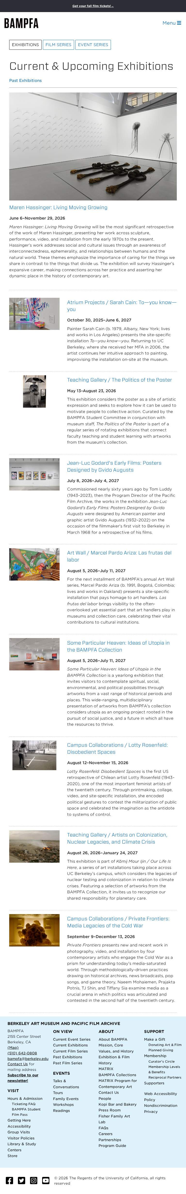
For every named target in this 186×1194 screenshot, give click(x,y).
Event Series (93, 45)
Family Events (66, 1099)
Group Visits (19, 1132)
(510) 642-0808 (22, 1053)
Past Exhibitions (25, 81)
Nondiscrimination (160, 1105)
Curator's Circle (161, 1061)
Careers (106, 1134)
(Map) (13, 1047)
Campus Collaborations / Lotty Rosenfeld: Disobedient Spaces (117, 748)
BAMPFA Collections (117, 1075)
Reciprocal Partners (164, 1077)
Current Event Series (72, 1039)
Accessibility (19, 1126)
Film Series (58, 45)
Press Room (110, 1110)
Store (12, 1156)
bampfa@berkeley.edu (28, 1059)
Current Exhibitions (70, 1045)
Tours (58, 1093)
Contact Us (18, 1064)
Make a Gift (154, 1039)
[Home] (25, 23)
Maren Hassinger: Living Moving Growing (58, 207)
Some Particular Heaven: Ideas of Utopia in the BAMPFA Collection (118, 646)
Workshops (63, 1104)
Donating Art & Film (165, 1045)
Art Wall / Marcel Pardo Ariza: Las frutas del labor (119, 556)
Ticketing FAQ (24, 1104)
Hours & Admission (25, 1098)
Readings (61, 1111)
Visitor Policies (21, 1138)
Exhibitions (25, 45)
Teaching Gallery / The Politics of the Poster (119, 380)
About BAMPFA (113, 1039)
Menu (170, 23)
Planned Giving (160, 1050)
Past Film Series (67, 1063)
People (105, 1098)
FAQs (103, 1128)
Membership (155, 1056)
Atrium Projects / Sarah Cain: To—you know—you (122, 305)
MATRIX (106, 1069)
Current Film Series (70, 1051)
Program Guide (112, 1146)
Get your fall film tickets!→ (93, 6)
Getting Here (19, 1120)
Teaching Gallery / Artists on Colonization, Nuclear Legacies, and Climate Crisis (117, 838)
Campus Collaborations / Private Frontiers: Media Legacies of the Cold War (118, 922)
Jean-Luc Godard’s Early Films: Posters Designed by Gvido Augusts (114, 466)
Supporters (154, 1083)
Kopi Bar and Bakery (118, 1104)
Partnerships (110, 1140)
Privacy (151, 1111)
